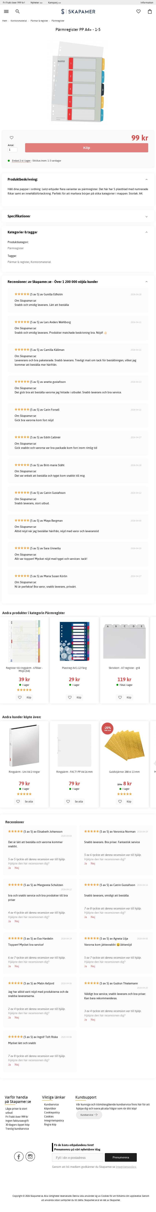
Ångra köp (50, 1124)
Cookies (49, 1116)
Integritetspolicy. (126, 1167)
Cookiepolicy (52, 1112)
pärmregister (90, 189)
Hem (4, 20)
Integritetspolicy (54, 1120)
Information (147, 2)
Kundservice (51, 1104)
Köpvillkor (50, 1108)
